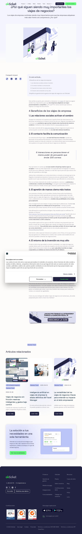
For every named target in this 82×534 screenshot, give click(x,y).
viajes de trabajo (49, 128)
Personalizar (39, 279)
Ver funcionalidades (18, 453)
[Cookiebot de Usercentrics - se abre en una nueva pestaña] (69, 253)
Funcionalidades (47, 494)
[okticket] (11, 477)
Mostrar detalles (68, 274)
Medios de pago (47, 485)
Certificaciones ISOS (59, 489)
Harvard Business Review (36, 230)
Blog (68, 483)
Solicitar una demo (71, 3)
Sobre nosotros (59, 483)
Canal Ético (41, 529)
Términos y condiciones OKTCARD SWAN (48, 527)
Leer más (10, 414)
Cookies (26, 527)
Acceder (10, 491)
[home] (11, 4)
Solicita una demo (22, 491)
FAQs (68, 492)
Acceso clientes (60, 3)
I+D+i (68, 497)
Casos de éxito (71, 479)
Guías (68, 488)
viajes (61, 101)
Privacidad (33, 527)
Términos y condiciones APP (68, 527)
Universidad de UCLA (61, 125)
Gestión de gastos (46, 480)
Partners (39, 3)
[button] (23, 3)
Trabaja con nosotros (58, 495)
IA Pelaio (29, 3)
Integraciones (47, 490)
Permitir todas (64, 279)
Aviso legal (20, 527)
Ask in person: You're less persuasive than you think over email (47, 214)
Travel (44, 3)
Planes (34, 3)
